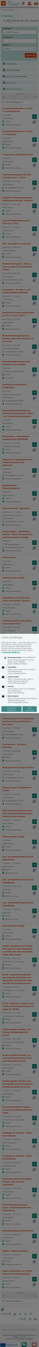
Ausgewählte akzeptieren (11, 709)
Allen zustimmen (29, 709)
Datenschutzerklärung (11, 652)
